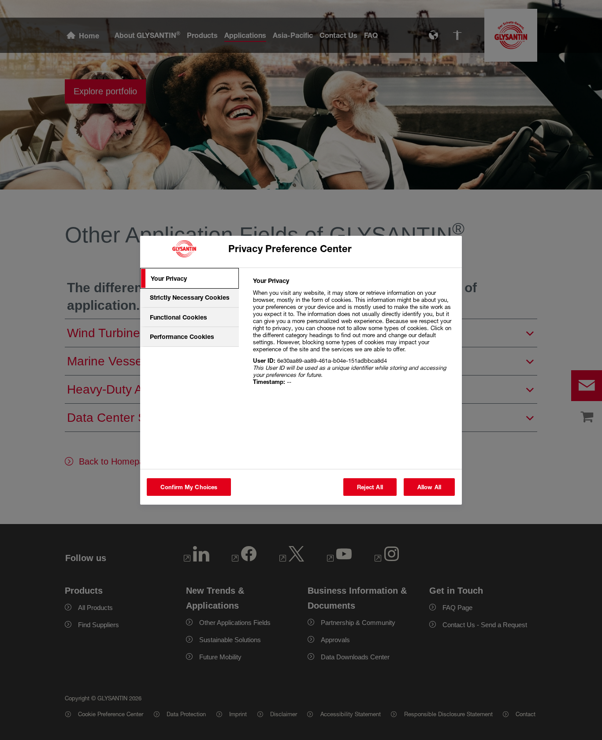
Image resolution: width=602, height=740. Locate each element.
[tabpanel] (354, 336)
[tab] (189, 278)
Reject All (370, 487)
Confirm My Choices (188, 487)
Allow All (429, 487)
